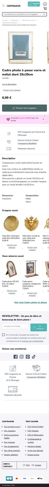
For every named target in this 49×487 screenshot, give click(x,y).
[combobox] (24, 14)
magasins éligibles (27, 143)
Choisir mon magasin (12, 90)
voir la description (9, 84)
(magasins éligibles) (36, 377)
